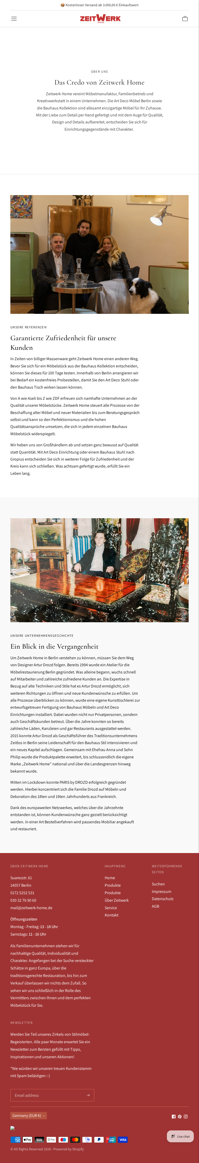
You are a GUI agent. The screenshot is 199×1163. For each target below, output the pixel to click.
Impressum (161, 891)
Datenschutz (163, 898)
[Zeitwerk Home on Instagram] (186, 1117)
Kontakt (111, 915)
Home (110, 877)
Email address (26, 1089)
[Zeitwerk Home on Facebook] (174, 1117)
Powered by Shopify (68, 1149)
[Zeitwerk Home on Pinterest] (180, 1117)
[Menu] (14, 18)
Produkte (113, 885)
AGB (155, 906)
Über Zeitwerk (117, 900)
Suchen (158, 884)
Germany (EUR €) (26, 1115)
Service (111, 907)
